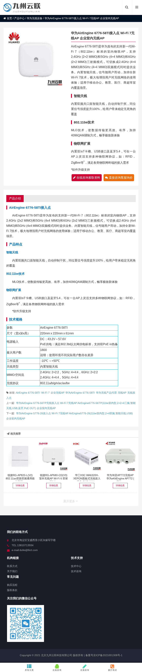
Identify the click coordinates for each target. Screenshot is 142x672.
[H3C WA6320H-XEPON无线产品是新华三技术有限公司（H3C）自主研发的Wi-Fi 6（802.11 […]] (87, 456)
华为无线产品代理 (106, 392)
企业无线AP (57, 392)
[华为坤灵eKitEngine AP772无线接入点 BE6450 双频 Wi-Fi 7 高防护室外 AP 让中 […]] (120, 456)
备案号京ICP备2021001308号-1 (103, 655)
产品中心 (19, 18)
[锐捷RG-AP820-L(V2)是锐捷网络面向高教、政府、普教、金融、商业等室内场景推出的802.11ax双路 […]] (20, 456)
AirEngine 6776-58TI (28, 392)
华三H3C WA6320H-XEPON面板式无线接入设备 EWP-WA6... (86, 478)
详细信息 (20, 485)
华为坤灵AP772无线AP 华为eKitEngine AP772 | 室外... (120, 478)
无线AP (122, 392)
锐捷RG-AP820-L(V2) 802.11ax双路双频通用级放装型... (20, 478)
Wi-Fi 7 (45, 392)
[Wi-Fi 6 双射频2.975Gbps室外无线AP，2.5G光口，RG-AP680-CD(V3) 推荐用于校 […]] (53, 456)
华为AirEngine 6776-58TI (80, 392)
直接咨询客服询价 (121, 177)
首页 (9, 18)
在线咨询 (57, 670)
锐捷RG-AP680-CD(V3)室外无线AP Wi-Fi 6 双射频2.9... (53, 478)
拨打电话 (112, 670)
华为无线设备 (34, 18)
